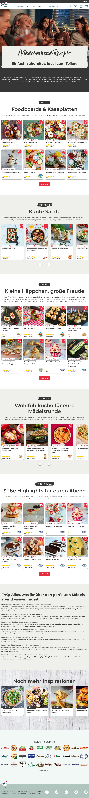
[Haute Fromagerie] (22, 756)
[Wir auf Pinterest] (66, 792)
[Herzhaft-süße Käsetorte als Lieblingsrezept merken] (19, 152)
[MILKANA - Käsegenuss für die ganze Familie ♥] (84, 748)
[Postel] (22, 764)
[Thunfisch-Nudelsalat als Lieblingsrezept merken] (70, 226)
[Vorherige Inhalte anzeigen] (40, 264)
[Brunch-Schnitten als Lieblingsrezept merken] (63, 539)
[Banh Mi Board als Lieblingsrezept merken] (41, 152)
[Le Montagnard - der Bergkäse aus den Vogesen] (40, 764)
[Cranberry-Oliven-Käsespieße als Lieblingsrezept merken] (85, 308)
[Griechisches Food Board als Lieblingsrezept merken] (85, 152)
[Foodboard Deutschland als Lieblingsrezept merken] (63, 152)
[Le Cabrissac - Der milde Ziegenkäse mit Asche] (66, 764)
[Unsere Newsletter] (75, 6)
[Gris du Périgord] (49, 756)
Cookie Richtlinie (34, 793)
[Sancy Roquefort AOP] (75, 764)
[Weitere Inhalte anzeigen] (49, 264)
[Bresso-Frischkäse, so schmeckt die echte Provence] (40, 748)
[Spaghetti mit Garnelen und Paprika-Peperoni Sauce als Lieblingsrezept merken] (70, 426)
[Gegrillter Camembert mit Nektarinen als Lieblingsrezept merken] (21, 426)
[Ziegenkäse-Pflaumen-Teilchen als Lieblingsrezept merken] (19, 308)
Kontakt (84, 1)
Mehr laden (44, 184)
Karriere (21, 791)
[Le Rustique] (75, 748)
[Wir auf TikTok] (76, 792)
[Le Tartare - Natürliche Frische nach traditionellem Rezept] (57, 756)
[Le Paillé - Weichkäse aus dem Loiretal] (57, 764)
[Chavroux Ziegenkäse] (22, 748)
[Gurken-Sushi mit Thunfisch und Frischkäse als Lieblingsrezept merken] (85, 341)
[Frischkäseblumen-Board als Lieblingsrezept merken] (85, 122)
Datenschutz (6, 793)
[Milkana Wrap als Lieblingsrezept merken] (41, 308)
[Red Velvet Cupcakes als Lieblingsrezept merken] (63, 341)
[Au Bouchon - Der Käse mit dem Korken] (75, 756)
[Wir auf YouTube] (86, 792)
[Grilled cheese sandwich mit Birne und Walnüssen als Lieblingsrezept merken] (46, 426)
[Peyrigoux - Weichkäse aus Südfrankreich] (84, 756)
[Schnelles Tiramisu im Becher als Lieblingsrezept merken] (19, 539)
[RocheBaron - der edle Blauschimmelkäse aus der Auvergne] (5, 764)
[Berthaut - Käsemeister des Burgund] (84, 764)
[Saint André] (57, 748)
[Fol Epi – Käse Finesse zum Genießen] (14, 748)
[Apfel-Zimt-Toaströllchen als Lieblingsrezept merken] (41, 539)
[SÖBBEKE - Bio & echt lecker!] (31, 756)
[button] (44, 771)
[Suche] (70, 6)
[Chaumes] (40, 756)
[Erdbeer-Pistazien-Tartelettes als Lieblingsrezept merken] (19, 505)
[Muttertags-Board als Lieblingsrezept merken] (19, 122)
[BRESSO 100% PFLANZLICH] (49, 747)
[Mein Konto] (81, 6)
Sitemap (13, 791)
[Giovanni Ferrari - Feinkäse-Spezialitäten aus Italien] (31, 748)
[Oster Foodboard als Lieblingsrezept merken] (41, 122)
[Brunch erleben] (5, 756)
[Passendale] (14, 764)
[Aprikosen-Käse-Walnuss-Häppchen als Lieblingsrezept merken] (19, 341)
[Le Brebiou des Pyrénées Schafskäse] (31, 764)
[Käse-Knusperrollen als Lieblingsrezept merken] (63, 308)
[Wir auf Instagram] (56, 792)
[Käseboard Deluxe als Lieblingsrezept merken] (63, 122)
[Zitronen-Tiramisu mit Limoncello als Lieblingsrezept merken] (85, 539)
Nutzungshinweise (19, 793)
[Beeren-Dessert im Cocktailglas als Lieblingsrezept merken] (41, 505)
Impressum (37, 791)
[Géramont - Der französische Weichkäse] (5, 748)
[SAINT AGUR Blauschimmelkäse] (14, 756)
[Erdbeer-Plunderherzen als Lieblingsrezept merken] (63, 505)
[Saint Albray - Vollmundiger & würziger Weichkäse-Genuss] (66, 748)
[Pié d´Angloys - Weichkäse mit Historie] (49, 764)
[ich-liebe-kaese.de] (4, 783)
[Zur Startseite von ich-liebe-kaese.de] (4, 5)
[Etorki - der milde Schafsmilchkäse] (66, 756)
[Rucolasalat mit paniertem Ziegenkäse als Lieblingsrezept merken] (46, 226)
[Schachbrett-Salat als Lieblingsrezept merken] (21, 226)
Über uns (4, 791)
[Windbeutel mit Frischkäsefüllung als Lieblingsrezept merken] (41, 341)
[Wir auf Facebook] (47, 792)
